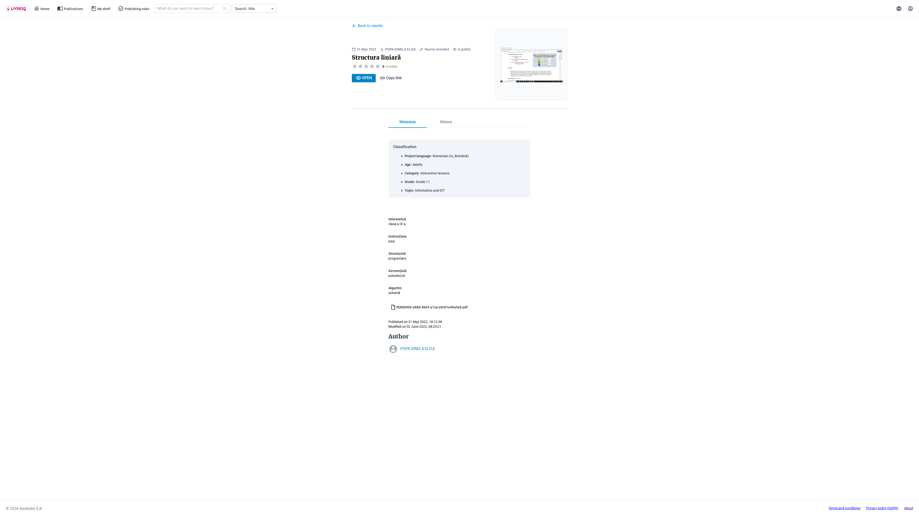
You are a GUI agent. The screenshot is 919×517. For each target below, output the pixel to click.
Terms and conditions (844, 508)
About (908, 508)
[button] (254, 8)
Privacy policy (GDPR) (882, 508)
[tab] (16, 8)
